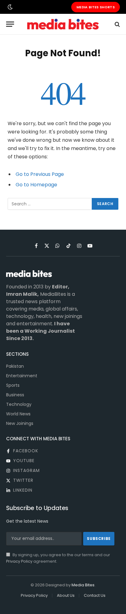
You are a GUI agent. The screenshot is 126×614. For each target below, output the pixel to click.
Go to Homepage (36, 184)
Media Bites (83, 585)
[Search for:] (50, 204)
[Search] (116, 24)
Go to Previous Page (40, 174)
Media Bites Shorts (95, 7)
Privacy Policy (19, 561)
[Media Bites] (62, 24)
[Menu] (10, 24)
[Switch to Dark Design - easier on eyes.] (9, 7)
